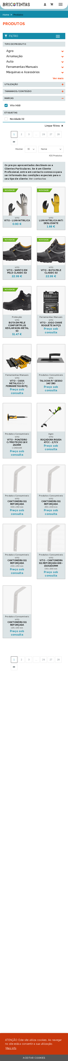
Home (6, 14)
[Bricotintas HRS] (16, 4)
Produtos (18, 14)
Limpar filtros (53, 126)
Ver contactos (37, 178)
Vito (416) (15, 105)
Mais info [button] (11, 1048)
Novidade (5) (17, 119)
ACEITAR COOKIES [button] (34, 1057)
